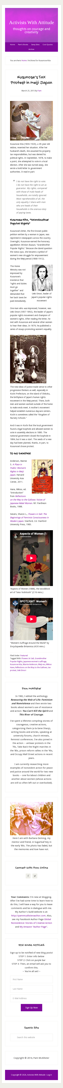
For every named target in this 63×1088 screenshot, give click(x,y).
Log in (49, 1075)
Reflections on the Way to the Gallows (31, 667)
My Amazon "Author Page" (33, 926)
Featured (24, 656)
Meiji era (41, 664)
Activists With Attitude (31, 22)
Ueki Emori (21, 670)
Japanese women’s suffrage (34, 661)
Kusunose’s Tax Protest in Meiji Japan (31, 80)
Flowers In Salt (28, 658)
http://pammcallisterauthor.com (28, 915)
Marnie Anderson (30, 664)
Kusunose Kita (16, 664)
